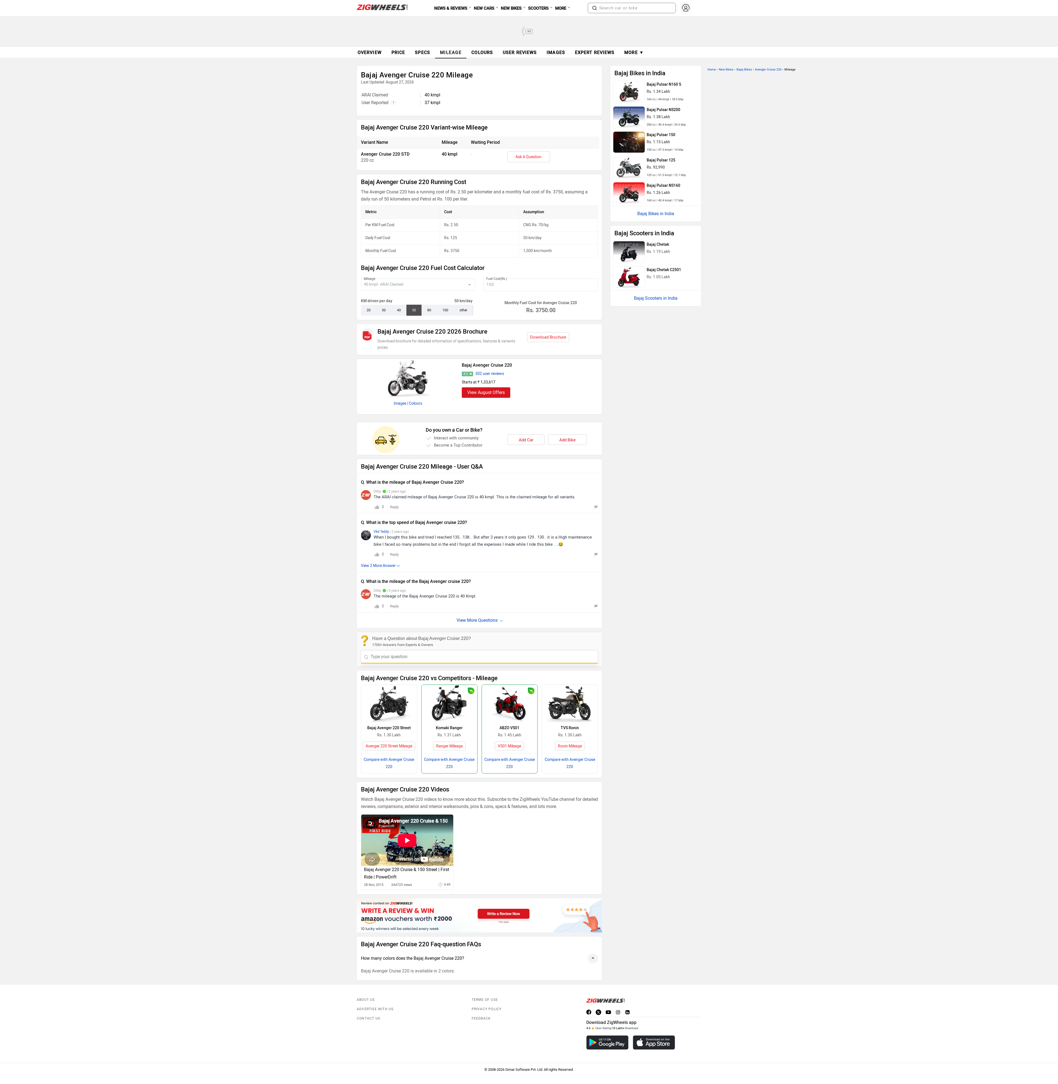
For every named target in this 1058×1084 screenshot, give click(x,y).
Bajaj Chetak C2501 (664, 269)
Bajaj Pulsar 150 (661, 135)
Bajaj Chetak (658, 244)
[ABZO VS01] (510, 703)
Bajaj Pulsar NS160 (663, 185)
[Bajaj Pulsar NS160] (629, 193)
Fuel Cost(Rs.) (496, 279)
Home (712, 69)
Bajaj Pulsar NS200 (663, 109)
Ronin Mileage (570, 746)
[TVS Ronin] (570, 703)
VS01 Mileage (509, 746)
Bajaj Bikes (744, 69)
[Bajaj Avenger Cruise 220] (408, 378)
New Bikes (726, 69)
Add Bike (567, 439)
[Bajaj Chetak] (629, 252)
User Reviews (520, 52)
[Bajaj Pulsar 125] (629, 167)
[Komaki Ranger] (449, 703)
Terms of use (485, 1000)
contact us (368, 1018)
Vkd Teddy (382, 532)
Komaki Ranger (449, 728)
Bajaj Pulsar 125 (661, 160)
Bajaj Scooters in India (656, 298)
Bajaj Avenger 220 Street (389, 728)
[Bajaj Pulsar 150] (629, 142)
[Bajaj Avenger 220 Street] (389, 703)
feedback (481, 1018)
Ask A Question (528, 157)
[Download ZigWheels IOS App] (654, 1043)
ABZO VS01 (509, 728)
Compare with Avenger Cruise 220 (389, 763)
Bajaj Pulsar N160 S (664, 84)
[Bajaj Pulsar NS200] (629, 117)
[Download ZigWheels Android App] (607, 1043)
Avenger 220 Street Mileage (389, 746)
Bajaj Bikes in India (655, 213)
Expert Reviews (594, 52)
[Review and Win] (479, 915)
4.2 (465, 374)
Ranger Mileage (449, 746)
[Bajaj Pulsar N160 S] (629, 91)
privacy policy (487, 1009)
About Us (366, 1000)
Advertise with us (375, 1009)
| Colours (414, 403)
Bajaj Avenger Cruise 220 (487, 365)
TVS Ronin (570, 728)
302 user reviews (489, 373)
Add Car (526, 439)
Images (400, 403)
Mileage (369, 279)
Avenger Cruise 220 (768, 69)
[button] (594, 8)
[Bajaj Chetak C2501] (629, 277)
